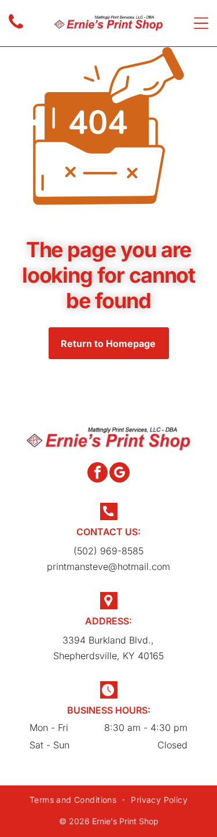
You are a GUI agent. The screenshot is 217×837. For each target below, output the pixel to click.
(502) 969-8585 (108, 551)
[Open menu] (201, 23)
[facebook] (97, 473)
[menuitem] (74, 800)
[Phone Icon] (16, 28)
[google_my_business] (119, 473)
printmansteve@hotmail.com (108, 566)
